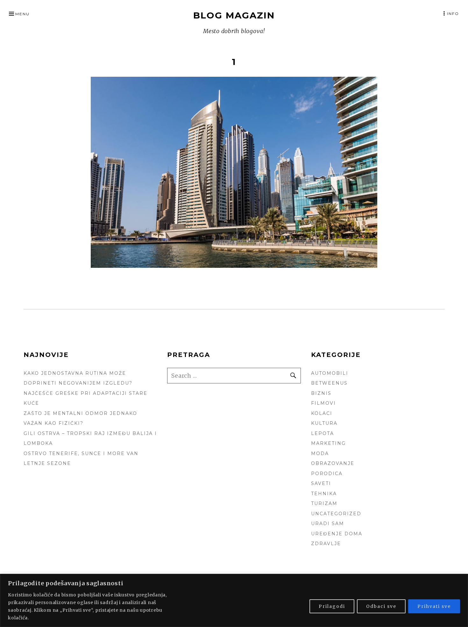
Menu (22, 13)
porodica (327, 473)
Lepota (322, 433)
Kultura (324, 423)
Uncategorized (336, 514)
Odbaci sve (381, 606)
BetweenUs (329, 383)
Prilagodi (332, 606)
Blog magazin (234, 15)
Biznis (321, 393)
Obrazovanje (332, 463)
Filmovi (323, 403)
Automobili (329, 373)
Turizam (324, 503)
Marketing (328, 443)
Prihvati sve (434, 606)
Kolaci (321, 413)
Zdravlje (326, 543)
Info (453, 13)
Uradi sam (327, 523)
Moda (320, 453)
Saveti (321, 483)
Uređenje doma (336, 534)
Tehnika (324, 493)
